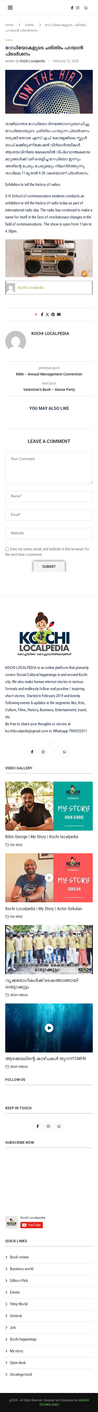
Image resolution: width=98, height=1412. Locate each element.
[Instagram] (77, 7)
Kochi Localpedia (32, 61)
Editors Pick (19, 1280)
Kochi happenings (23, 1339)
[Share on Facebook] (42, 314)
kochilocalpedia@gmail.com (27, 731)
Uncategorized (21, 1374)
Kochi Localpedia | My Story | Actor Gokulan (43, 908)
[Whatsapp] (86, 7)
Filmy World (18, 1304)
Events (29, 25)
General (16, 1315)
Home (9, 25)
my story (16, 845)
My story (16, 1351)
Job (13, 1327)
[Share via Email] (59, 314)
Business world (21, 1269)
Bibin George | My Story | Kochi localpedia (41, 836)
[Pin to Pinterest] (53, 314)
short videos (19, 995)
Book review (19, 1257)
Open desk (18, 1362)
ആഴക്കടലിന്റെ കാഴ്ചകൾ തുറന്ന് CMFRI (45, 1058)
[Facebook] (72, 7)
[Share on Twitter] (47, 314)
